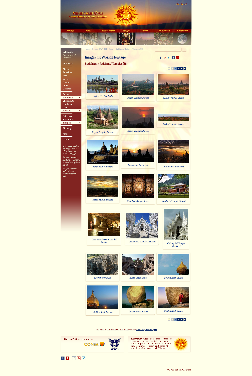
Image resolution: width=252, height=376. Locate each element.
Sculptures (68, 119)
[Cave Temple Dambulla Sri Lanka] (104, 236)
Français (186, 4)
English (177, 4)
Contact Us (182, 30)
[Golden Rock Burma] (173, 274)
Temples (67, 122)
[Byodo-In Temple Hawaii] (173, 197)
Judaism (66, 110)
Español (182, 4)
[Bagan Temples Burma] (138, 94)
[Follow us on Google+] (177, 57)
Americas (67, 72)
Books (88, 30)
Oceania (67, 88)
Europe (66, 82)
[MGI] (114, 344)
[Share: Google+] (164, 57)
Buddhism (68, 97)
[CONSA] (94, 344)
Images (126, 30)
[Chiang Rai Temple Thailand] (142, 238)
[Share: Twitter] (168, 57)
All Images (68, 63)
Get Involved (164, 30)
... (184, 50)
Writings (70, 30)
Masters (66, 133)
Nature (66, 139)
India (65, 85)
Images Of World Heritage (102, 49)
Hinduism (67, 104)
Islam (65, 107)
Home (88, 15)
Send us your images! (146, 329)
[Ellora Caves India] (102, 274)
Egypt (65, 79)
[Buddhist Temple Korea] (138, 197)
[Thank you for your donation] (181, 344)
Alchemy (67, 128)
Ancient (66, 94)
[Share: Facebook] (160, 57)
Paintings (67, 116)
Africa (66, 69)
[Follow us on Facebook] (173, 57)
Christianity (68, 100)
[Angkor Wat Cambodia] (102, 93)
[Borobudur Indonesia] (102, 163)
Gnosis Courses (107, 30)
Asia (65, 75)
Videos (145, 30)
